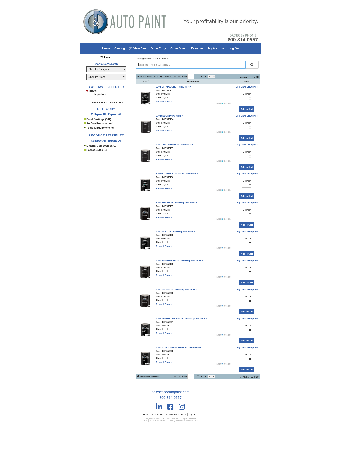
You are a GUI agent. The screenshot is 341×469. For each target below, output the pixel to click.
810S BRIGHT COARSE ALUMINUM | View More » (181, 318)
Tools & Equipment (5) (100, 127)
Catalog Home (143, 58)
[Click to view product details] (145, 104)
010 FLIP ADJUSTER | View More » (173, 87)
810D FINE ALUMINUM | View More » (174, 145)
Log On (234, 48)
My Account (216, 48)
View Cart (139, 48)
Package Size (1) (96, 149)
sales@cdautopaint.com (170, 392)
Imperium (100, 94)
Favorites (197, 48)
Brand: (93, 90)
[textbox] (190, 76)
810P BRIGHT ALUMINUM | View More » (176, 202)
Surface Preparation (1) (100, 123)
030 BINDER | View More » (169, 116)
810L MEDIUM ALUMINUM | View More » (176, 289)
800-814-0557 (170, 398)
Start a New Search (106, 63)
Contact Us (157, 414)
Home (106, 48)
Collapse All (98, 114)
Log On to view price (247, 87)
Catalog (119, 48)
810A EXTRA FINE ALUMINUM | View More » (178, 347)
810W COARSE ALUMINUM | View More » (177, 173)
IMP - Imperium (160, 58)
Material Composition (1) (101, 145)
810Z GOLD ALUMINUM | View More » (175, 231)
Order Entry (158, 48)
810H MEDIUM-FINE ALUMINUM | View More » (179, 260)
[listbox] (211, 76)
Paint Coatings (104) (98, 119)
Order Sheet (178, 48)
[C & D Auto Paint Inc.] (170, 21)
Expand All (115, 114)
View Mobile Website (176, 414)
